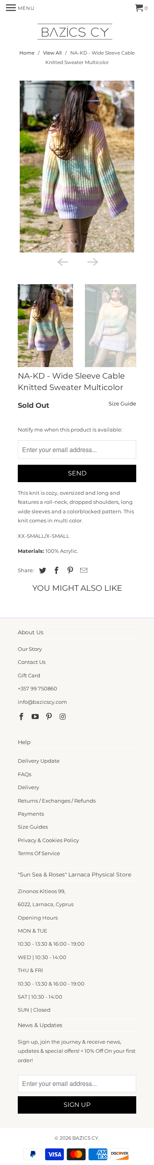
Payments (31, 814)
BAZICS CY (85, 1138)
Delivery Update (39, 761)
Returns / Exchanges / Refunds (57, 800)
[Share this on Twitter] (41, 570)
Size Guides (33, 827)
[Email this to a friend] (82, 570)
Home (26, 53)
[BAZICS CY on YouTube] (36, 717)
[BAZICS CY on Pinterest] (49, 717)
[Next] (92, 261)
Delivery (28, 787)
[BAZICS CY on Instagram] (63, 717)
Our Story (30, 649)
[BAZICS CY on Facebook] (22, 717)
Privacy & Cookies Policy (48, 840)
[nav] (20, 8)
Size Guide (122, 403)
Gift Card (29, 675)
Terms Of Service (39, 853)
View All (52, 53)
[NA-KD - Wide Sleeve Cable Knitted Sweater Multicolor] (77, 167)
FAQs (24, 774)
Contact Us (31, 662)
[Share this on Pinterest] (69, 570)
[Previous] (62, 261)
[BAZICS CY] (77, 33)
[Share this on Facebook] (55, 570)
